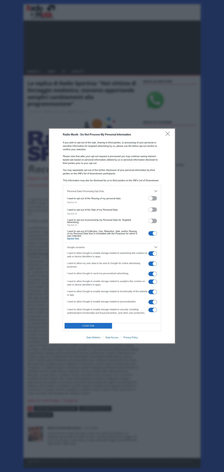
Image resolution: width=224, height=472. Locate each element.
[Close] (169, 135)
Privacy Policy (130, 337)
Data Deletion (93, 337)
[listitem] (112, 191)
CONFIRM (88, 326)
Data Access (112, 337)
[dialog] (112, 236)
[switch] (152, 198)
